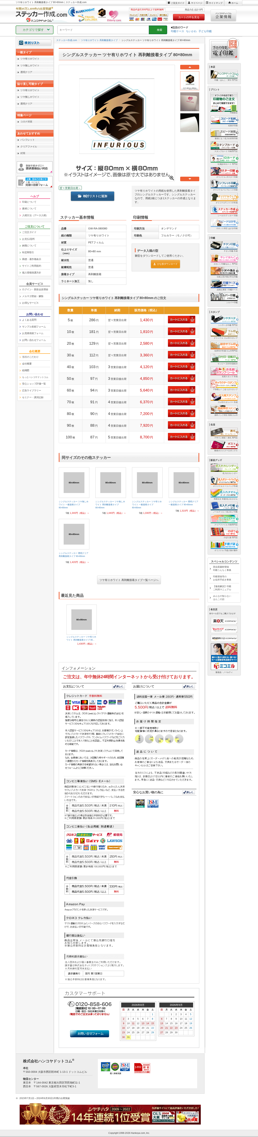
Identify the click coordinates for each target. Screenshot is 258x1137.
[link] (74, 492)
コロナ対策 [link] (26, 121)
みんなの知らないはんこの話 (222, 598)
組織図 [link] (25, 370)
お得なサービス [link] (30, 302)
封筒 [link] (22, 153)
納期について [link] (29, 245)
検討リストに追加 (95, 196)
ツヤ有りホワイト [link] (29, 58)
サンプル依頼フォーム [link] (34, 326)
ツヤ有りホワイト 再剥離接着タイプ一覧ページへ (129, 579)
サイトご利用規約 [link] (31, 265)
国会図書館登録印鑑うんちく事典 (222, 568)
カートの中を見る (188, 17)
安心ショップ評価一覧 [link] (34, 383)
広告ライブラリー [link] (31, 390)
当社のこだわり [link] (30, 356)
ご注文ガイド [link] (29, 232)
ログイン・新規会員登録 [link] (35, 289)
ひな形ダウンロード (167, 264)
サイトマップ (215, 3)
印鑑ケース (177, 31)
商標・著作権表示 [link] (31, 259)
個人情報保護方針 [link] (31, 272)
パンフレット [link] (27, 139)
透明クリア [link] (26, 72)
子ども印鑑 (205, 31)
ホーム (234, 3)
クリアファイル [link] (28, 146)
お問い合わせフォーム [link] (34, 340)
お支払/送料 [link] (28, 239)
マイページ (196, 3)
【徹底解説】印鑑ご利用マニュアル (222, 588)
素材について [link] (29, 208)
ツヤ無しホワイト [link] (29, 65)
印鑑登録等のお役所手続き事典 (222, 578)
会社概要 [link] (27, 363)
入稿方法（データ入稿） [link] (35, 215)
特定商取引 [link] (28, 252)
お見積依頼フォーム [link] (32, 333)
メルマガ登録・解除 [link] (32, 296)
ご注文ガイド (177, 3)
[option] (81, 625)
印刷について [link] (29, 201)
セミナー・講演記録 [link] (32, 397)
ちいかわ (191, 31)
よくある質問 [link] (29, 319)
